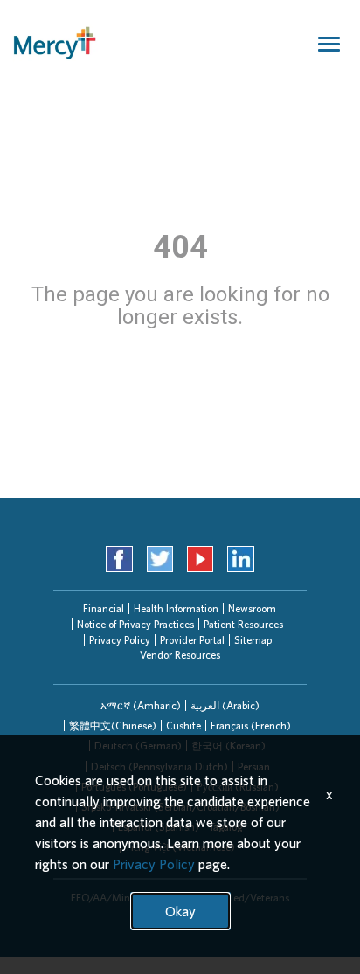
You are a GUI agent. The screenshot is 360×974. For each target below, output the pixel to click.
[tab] (140, 705)
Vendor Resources (180, 654)
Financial (103, 608)
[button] (140, 705)
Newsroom (252, 608)
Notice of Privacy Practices (135, 624)
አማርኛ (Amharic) (140, 705)
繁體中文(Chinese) (112, 725)
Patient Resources (243, 624)
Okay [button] (180, 911)
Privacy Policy (119, 640)
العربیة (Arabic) (225, 705)
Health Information (176, 608)
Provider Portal (192, 640)
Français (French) (251, 725)
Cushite (183, 725)
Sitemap (253, 640)
